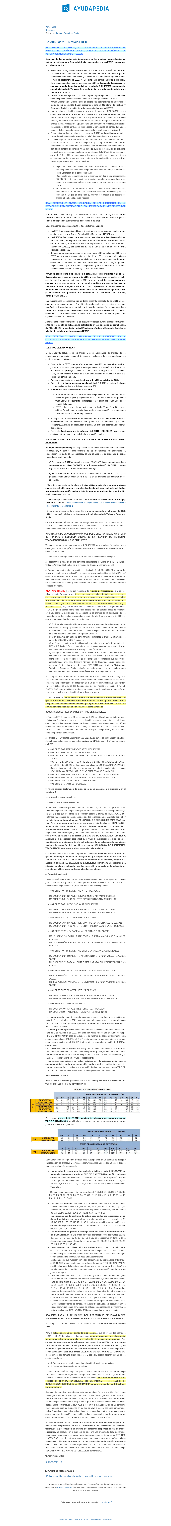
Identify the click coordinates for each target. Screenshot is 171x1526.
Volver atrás (50, 27)
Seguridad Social (71, 33)
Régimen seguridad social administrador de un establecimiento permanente (79, 1476)
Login (86, 1519)
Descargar (50, 30)
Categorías (63, 1519)
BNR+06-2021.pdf (53, 1462)
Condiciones (107, 1519)
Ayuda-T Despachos (64, 1487)
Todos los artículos (75, 1519)
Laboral (59, 33)
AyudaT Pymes (96, 1519)
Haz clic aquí (106, 1502)
